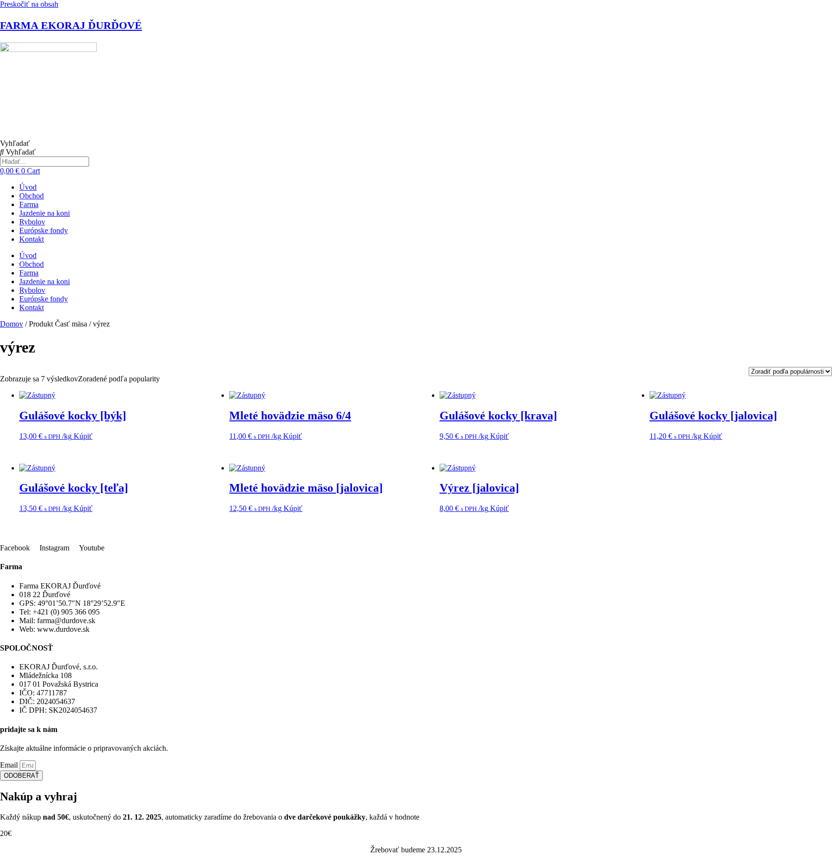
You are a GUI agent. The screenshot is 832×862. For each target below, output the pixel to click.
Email (10, 765)
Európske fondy (43, 230)
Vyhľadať (15, 143)
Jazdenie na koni (44, 213)
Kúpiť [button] (83, 436)
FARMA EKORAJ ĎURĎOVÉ (71, 25)
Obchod (31, 196)
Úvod (28, 187)
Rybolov (32, 222)
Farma (29, 204)
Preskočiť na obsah (29, 4)
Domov (11, 324)
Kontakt (31, 239)
